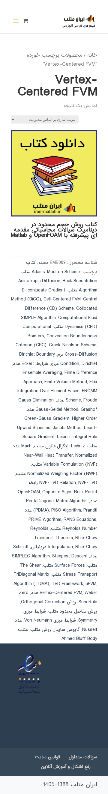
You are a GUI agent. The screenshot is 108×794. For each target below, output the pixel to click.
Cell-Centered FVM (62, 299)
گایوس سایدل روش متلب (55, 629)
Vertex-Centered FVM (61, 592)
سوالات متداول (83, 757)
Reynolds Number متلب (74, 528)
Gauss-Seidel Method (56, 409)
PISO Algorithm (66, 510)
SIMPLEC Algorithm (31, 556)
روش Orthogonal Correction (48, 602)
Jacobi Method (67, 427)
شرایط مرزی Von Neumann (50, 620)
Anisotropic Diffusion (39, 281)
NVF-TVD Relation (57, 482)
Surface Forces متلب (64, 565)
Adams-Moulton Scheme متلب (50, 272)
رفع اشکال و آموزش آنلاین (66, 766)
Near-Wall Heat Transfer (48, 455)
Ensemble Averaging (42, 372)
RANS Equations (80, 519)
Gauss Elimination (36, 400)
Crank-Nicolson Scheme (72, 345)
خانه (92, 55)
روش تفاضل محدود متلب (72, 611)
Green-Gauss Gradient (47, 418)
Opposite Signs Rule (62, 492)
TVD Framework (67, 583)
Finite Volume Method (65, 382)
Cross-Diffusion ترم (77, 354)
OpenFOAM (29, 492)
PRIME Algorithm (44, 519)
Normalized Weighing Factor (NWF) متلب (56, 473)
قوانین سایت (47, 757)
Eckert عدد (23, 363)
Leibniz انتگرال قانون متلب (59, 446)
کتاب (31, 262)
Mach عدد (22, 446)
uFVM (91, 583)
